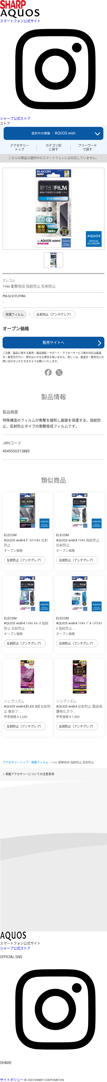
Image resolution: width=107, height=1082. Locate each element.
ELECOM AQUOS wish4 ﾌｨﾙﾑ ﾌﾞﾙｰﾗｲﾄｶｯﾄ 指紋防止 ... (79, 623)
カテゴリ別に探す (53, 147)
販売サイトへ (53, 342)
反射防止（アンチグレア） (54, 314)
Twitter (60, 372)
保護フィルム (14, 314)
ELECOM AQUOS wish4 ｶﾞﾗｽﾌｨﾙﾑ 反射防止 (26, 540)
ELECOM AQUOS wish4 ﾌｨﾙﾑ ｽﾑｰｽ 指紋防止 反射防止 (26, 623)
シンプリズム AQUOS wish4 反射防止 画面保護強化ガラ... (79, 706)
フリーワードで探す (87, 147)
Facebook (49, 372)
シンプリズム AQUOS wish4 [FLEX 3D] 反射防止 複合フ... (27, 706)
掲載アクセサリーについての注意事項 (29, 774)
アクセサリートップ (19, 147)
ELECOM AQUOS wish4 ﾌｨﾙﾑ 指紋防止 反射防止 (77, 540)
